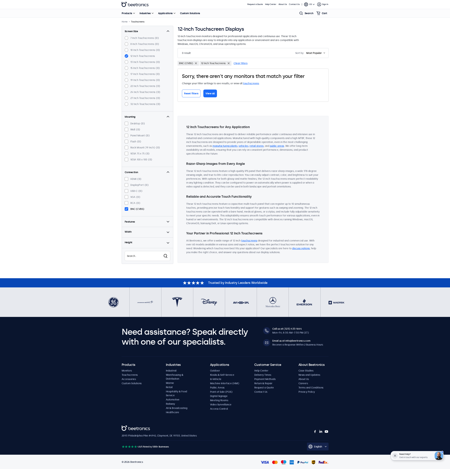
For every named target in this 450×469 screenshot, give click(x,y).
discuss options (301, 248)
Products (127, 13)
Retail (169, 387)
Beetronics (135, 4)
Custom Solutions (190, 13)
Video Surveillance (220, 404)
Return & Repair (263, 383)
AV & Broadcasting (176, 408)
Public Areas (217, 387)
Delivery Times (262, 375)
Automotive (172, 399)
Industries (145, 13)
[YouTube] (326, 431)
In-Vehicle (215, 379)
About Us (282, 4)
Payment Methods (265, 379)
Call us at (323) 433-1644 (287, 329)
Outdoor (215, 370)
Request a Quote (255, 4)
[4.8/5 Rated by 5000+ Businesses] (129, 446)
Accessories (129, 379)
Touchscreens (130, 375)
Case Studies (305, 370)
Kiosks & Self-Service (222, 375)
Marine (170, 383)
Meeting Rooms (219, 400)
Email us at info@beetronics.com (291, 341)
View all (210, 93)
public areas (277, 146)
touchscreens (251, 83)
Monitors (127, 370)
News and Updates (309, 375)
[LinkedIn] (321, 431)
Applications (165, 13)
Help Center (270, 4)
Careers (303, 383)
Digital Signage (219, 396)
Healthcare (172, 412)
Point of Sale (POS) (221, 392)
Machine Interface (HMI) (224, 383)
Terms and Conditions (310, 387)
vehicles (243, 146)
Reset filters (191, 93)
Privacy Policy (306, 392)
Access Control (219, 409)
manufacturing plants (225, 146)
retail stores (256, 146)
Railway (170, 404)
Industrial (171, 370)
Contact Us (294, 4)
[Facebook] (315, 431)
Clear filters (241, 63)
